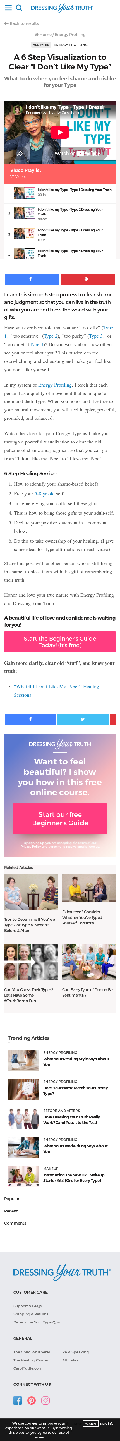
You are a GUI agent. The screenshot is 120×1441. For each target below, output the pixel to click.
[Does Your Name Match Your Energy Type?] (23, 1089)
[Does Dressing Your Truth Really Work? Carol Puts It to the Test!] (23, 1118)
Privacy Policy (31, 846)
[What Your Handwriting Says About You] (23, 1147)
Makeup (50, 1169)
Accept (91, 1423)
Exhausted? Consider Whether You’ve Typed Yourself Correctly (82, 917)
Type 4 (36, 344)
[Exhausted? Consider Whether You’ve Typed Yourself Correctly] (89, 888)
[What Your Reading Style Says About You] (23, 1060)
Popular (12, 1198)
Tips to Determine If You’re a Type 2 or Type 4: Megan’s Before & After (29, 925)
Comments (15, 1223)
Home (45, 34)
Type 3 (96, 335)
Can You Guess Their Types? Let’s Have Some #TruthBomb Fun (28, 995)
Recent (11, 1211)
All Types (41, 45)
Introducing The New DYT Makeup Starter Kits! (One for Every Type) (73, 1178)
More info (106, 1423)
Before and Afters (61, 1110)
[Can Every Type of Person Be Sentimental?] (89, 962)
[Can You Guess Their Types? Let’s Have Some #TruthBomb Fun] (31, 962)
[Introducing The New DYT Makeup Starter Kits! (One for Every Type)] (23, 1176)
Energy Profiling (70, 34)
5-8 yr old (45, 493)
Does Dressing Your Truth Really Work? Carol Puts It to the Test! (71, 1119)
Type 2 (50, 335)
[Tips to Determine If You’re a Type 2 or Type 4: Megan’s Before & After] (31, 892)
